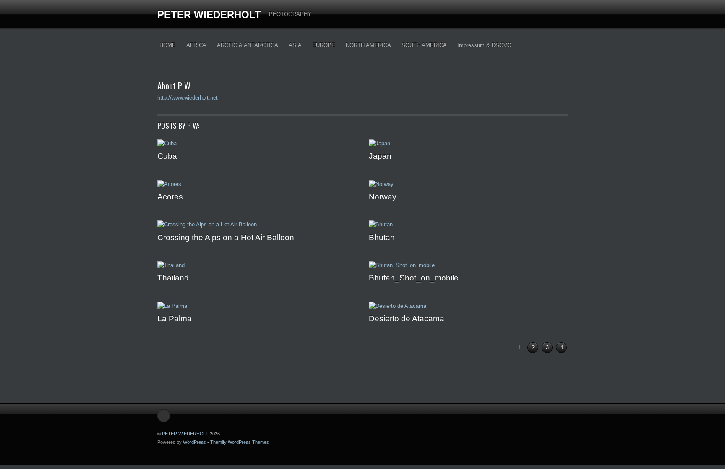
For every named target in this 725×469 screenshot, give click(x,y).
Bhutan (382, 237)
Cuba (167, 155)
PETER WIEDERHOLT (209, 14)
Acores (170, 196)
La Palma (174, 318)
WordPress (194, 442)
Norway (382, 196)
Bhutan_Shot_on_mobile (414, 277)
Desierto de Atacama (406, 318)
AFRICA (196, 45)
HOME (167, 45)
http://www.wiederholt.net (187, 97)
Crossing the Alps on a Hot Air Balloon (225, 237)
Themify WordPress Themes (239, 442)
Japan (380, 155)
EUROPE (323, 45)
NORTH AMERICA (368, 45)
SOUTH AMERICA (424, 45)
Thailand (173, 277)
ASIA (295, 45)
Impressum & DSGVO (484, 45)
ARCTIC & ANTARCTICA (247, 45)
